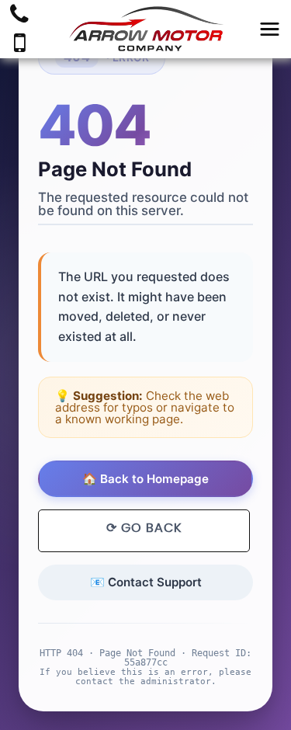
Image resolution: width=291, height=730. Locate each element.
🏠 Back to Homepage (145, 478)
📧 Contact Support (146, 582)
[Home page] (145, 28)
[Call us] (19, 16)
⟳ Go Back (144, 528)
